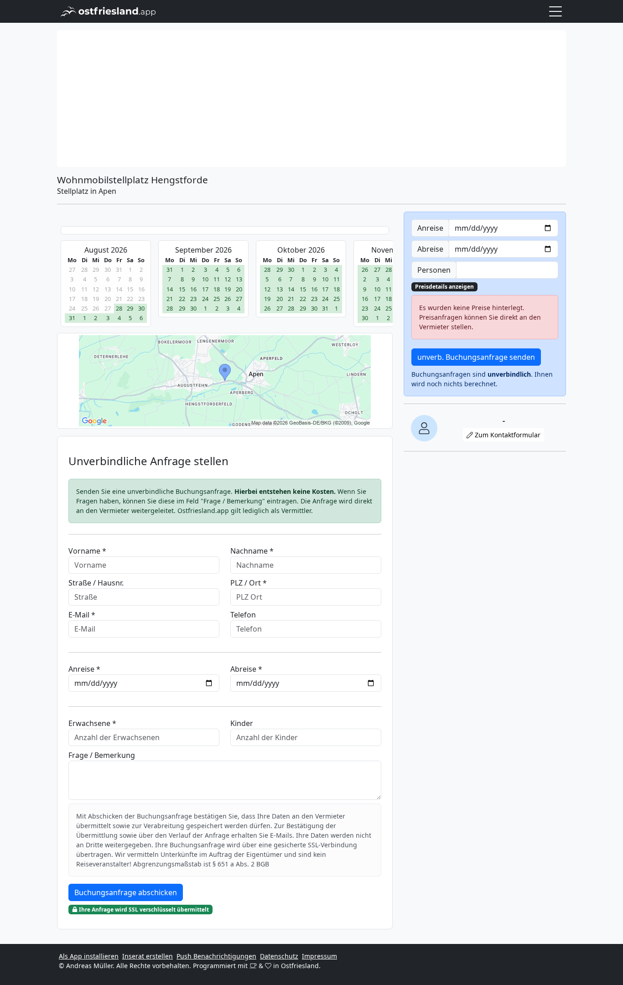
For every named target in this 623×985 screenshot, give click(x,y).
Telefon (243, 615)
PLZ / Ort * (248, 583)
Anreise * (84, 669)
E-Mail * (81, 615)
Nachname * (252, 551)
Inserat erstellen (147, 956)
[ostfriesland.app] (108, 10)
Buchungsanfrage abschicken (125, 892)
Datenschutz (279, 956)
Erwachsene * (92, 723)
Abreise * (246, 669)
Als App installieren (89, 956)
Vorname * (87, 551)
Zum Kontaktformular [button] (506, 434)
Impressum (319, 956)
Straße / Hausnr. (96, 583)
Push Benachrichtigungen (216, 956)
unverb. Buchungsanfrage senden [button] (476, 357)
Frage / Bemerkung (101, 755)
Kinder (241, 723)
